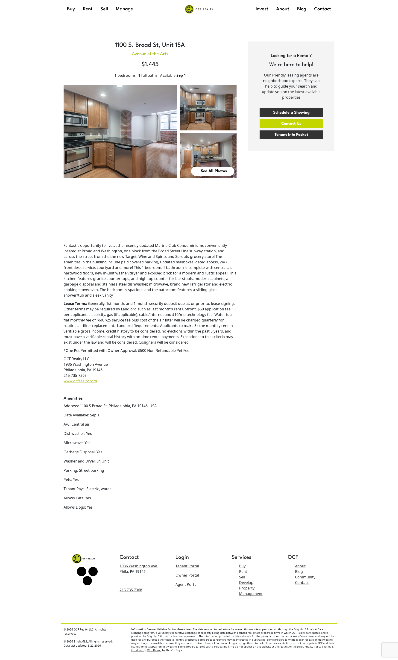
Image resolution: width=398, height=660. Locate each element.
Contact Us (291, 124)
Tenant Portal (187, 566)
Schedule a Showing (291, 113)
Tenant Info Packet (291, 135)
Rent (243, 571)
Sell (242, 577)
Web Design (154, 650)
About (300, 566)
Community (305, 577)
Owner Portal (187, 575)
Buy (242, 566)
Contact (302, 582)
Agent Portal (186, 584)
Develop (246, 582)
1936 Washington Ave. (139, 566)
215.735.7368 (131, 589)
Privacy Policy (312, 646)
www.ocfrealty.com (80, 380)
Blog (299, 571)
